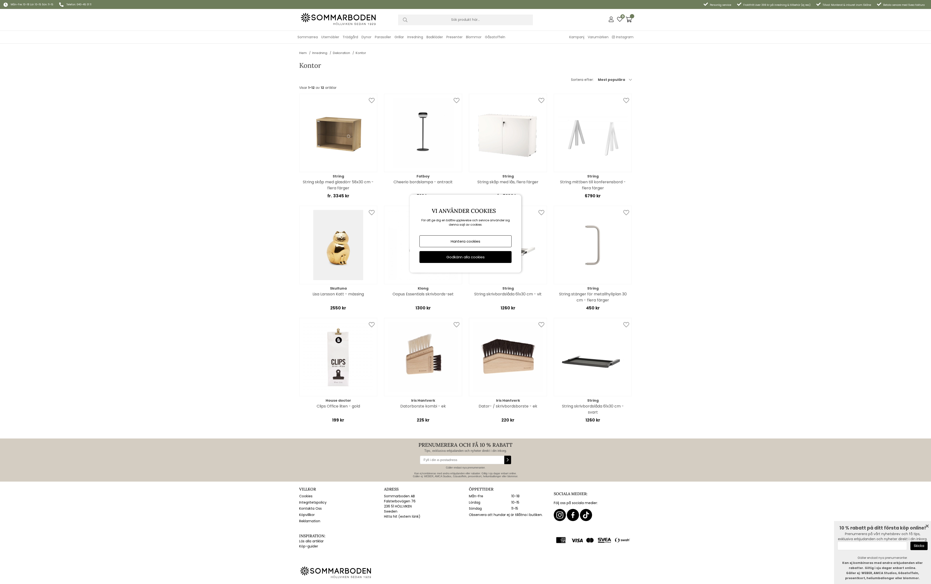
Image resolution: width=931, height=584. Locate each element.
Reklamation (309, 521)
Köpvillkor (307, 514)
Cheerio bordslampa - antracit (423, 182)
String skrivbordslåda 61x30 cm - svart (593, 409)
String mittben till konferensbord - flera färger (593, 185)
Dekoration (341, 53)
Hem (303, 53)
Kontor (361, 53)
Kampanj (576, 37)
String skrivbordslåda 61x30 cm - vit (508, 294)
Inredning (319, 53)
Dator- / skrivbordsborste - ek (508, 406)
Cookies (306, 496)
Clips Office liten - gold (338, 406)
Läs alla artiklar (311, 541)
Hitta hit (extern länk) (402, 516)
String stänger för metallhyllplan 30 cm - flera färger (593, 297)
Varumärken (598, 37)
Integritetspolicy (313, 502)
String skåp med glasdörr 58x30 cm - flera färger (338, 185)
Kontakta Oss (310, 508)
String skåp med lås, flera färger (507, 182)
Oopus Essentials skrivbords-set (423, 294)
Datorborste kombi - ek (423, 406)
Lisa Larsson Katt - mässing (338, 294)
